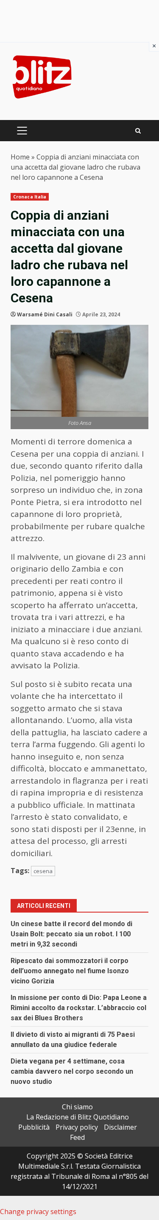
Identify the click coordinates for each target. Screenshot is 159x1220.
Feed (77, 1137)
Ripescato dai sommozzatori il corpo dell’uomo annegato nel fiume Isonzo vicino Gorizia (70, 971)
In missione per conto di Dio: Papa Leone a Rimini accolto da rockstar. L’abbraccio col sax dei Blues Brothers (79, 1008)
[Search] (138, 131)
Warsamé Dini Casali (45, 314)
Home (20, 157)
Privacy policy (77, 1127)
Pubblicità (34, 1127)
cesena (43, 871)
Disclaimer (120, 1127)
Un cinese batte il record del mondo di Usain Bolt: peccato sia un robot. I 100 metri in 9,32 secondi (71, 934)
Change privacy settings (38, 1211)
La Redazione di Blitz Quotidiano (77, 1117)
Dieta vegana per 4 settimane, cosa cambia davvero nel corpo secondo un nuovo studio (72, 1071)
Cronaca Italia (29, 197)
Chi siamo (77, 1106)
